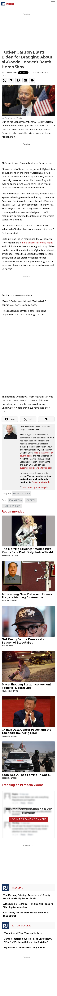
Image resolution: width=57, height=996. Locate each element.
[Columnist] (11, 431)
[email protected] (40, 482)
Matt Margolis (9, 72)
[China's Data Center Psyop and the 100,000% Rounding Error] (28, 711)
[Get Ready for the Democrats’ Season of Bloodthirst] (28, 621)
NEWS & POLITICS (21, 493)
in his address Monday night (37, 242)
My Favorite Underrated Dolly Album (24, 947)
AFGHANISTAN (15, 500)
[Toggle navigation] (53, 3)
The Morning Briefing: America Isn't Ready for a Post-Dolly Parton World (27, 550)
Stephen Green (9, 736)
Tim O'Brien (7, 646)
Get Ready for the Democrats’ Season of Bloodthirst (23, 641)
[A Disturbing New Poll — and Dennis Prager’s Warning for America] (28, 576)
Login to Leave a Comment (28, 819)
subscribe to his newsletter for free (35, 468)
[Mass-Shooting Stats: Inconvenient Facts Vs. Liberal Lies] (28, 666)
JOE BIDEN (31, 500)
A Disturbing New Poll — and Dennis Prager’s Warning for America (27, 595)
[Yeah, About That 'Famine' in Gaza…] (28, 756)
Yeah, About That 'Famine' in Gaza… (26, 775)
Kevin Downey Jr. (10, 691)
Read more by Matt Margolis (35, 487)
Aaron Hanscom (9, 601)
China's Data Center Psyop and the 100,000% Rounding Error (26, 731)
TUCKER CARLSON (11, 506)
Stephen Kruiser (10, 555)
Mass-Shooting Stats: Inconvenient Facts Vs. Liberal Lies (26, 686)
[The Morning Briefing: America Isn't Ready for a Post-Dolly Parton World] (28, 530)
